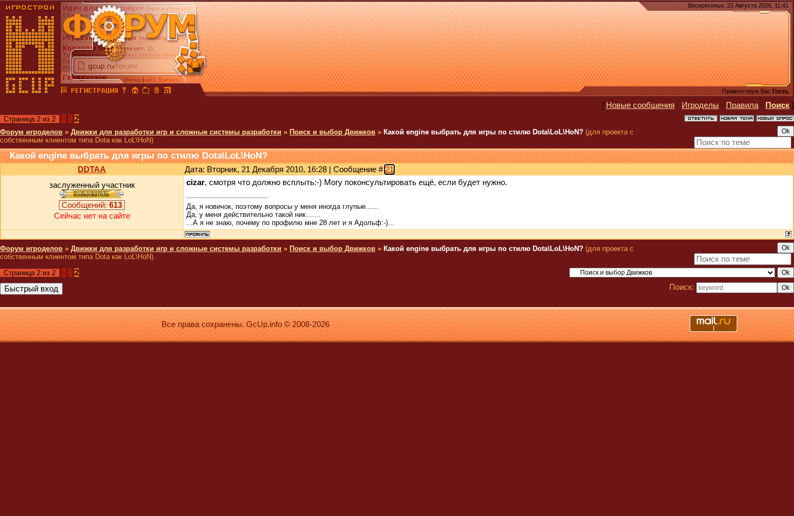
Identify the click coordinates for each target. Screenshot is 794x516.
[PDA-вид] (156, 91)
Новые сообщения (640, 105)
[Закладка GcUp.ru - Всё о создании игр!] (145, 91)
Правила (742, 105)
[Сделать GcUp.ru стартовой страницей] (135, 91)
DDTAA (92, 169)
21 (389, 169)
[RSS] (167, 91)
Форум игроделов (31, 132)
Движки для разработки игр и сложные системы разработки (176, 132)
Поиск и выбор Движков (332, 132)
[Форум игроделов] (64, 91)
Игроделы (700, 105)
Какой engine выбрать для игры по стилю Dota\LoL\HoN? (483, 132)
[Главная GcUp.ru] (30, 91)
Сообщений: (92, 205)
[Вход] (124, 91)
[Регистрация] (94, 91)
